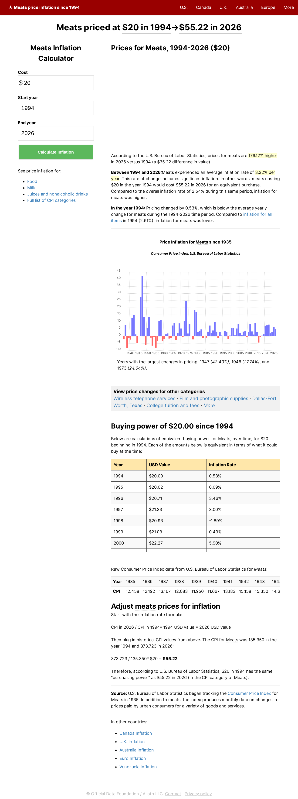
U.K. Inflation (132, 741)
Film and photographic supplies (213, 398)
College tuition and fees (172, 405)
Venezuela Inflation (138, 766)
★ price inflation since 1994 (44, 7)
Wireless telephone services (144, 398)
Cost (23, 72)
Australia (244, 7)
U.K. (223, 7)
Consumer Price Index (249, 693)
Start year (28, 97)
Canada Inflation (135, 733)
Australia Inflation (136, 750)
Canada (203, 7)
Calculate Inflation (56, 152)
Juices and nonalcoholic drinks (57, 194)
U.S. (184, 7)
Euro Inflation (132, 758)
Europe (268, 7)
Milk (31, 187)
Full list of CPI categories (51, 200)
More (289, 7)
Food (32, 181)
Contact (173, 793)
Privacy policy (198, 793)
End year (27, 122)
